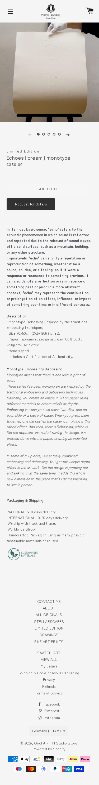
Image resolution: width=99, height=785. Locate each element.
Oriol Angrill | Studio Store (55, 743)
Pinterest (51, 710)
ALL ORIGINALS (49, 614)
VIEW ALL (49, 659)
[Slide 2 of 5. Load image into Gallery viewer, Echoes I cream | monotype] (43, 134)
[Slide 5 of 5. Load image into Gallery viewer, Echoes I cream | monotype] (59, 134)
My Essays (49, 666)
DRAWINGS (49, 634)
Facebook (51, 704)
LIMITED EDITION (49, 628)
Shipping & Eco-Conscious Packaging (48, 672)
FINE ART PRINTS (48, 641)
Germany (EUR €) (46, 730)
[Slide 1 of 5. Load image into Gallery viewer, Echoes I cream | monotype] (38, 134)
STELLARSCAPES (49, 621)
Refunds (48, 686)
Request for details (31, 204)
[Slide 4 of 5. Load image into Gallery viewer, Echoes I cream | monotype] (54, 134)
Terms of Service (49, 693)
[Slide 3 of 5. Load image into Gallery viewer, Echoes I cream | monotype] (48, 134)
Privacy (49, 679)
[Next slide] (68, 134)
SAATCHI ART (48, 652)
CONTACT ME (49, 601)
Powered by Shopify (48, 748)
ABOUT (49, 608)
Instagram (51, 717)
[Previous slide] (30, 134)
